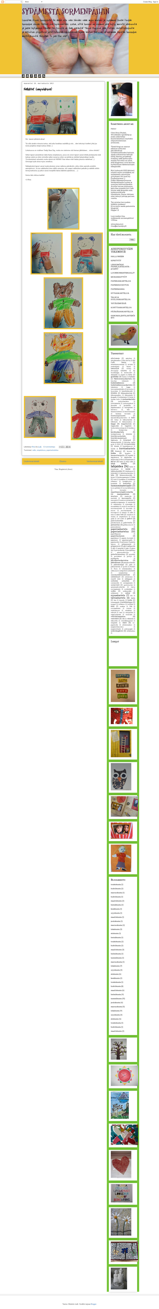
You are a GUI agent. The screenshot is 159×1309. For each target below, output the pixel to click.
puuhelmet (118, 556)
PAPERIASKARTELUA (121, 281)
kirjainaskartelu (116, 442)
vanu (120, 612)
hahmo (132, 377)
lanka (131, 467)
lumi (115, 479)
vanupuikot (129, 612)
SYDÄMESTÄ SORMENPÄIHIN (66, 11)
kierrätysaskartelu (118, 436)
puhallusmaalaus (118, 554)
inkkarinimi (123, 397)
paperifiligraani (116, 534)
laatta (121, 462)
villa (123, 619)
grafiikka (115, 377)
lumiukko (127, 483)
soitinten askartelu (120, 581)
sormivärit (115, 585)
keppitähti (128, 426)
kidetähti (129, 434)
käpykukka (128, 457)
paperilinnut (115, 538)
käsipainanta (129, 459)
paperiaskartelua (52, 450)
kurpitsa (127, 453)
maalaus (114, 496)
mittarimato (117, 504)
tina (115, 600)
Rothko (132, 567)
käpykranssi (115, 457)
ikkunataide (129, 395)
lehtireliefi (114, 473)
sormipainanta (128, 583)
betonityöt (115, 368)
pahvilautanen (115, 523)
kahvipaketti (128, 407)
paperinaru (114, 540)
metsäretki (131, 502)
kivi (118, 444)
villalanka (130, 619)
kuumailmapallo (118, 455)
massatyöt (114, 500)
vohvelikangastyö (127, 621)
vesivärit (115, 619)
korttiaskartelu (127, 448)
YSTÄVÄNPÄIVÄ (118, 303)
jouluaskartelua (123, 401)
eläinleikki (114, 375)
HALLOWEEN (117, 256)
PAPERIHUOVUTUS (120, 285)
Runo (116, 569)
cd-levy (128, 368)
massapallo (126, 498)
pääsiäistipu (119, 565)
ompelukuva (41, 450)
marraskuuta (116, 893)
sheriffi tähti (115, 579)
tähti (113, 606)
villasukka (114, 621)
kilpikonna (114, 440)
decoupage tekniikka (119, 371)
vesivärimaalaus (118, 616)
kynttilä (130, 455)
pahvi (129, 519)
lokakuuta (115, 929)
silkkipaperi (128, 579)
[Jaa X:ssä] (65, 447)
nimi (112, 515)
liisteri (113, 477)
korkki (113, 449)
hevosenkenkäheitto (118, 389)
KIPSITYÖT (116, 261)
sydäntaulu (114, 593)
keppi (113, 424)
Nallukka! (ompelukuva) (38, 89)
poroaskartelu (120, 550)
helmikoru (114, 387)
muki (123, 506)
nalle (34, 450)
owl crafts (120, 519)
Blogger (93, 1304)
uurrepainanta (115, 608)
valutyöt (113, 612)
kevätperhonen (116, 434)
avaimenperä (115, 366)
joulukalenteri (115, 403)
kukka (113, 453)
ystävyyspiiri (128, 629)
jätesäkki (114, 405)
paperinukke (115, 542)
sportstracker (128, 585)
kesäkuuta (115, 909)
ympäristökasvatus (117, 627)
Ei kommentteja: (49, 447)
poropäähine (131, 550)
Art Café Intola (123, 361)
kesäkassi (132, 428)
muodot (130, 506)
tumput (113, 604)
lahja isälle (129, 462)
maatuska (128, 496)
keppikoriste (126, 424)
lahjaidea (117, 466)
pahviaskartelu (117, 521)
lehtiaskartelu (116, 471)
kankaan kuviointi (123, 414)
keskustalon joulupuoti (118, 428)
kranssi (118, 451)
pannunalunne (115, 527)
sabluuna (114, 571)
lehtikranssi (129, 471)
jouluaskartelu (128, 399)
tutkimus (122, 604)
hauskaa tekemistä (119, 381)
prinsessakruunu (123, 552)
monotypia (128, 504)
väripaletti (114, 623)
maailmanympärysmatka (122, 492)
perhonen (124, 542)
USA (130, 606)
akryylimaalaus (116, 360)
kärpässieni (114, 459)
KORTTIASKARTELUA (121, 307)
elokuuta (115, 933)
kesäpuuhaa (123, 430)
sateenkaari (115, 577)
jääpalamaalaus (116, 407)
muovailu (129, 508)
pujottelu (132, 554)
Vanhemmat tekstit (95, 461)
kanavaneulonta (129, 411)
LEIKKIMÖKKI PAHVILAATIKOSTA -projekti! (120, 267)
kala (128, 410)
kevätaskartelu (117, 432)
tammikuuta (116, 958)
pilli (124, 546)
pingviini (121, 548)
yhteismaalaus (127, 625)
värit (124, 623)
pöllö (130, 565)
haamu (124, 377)
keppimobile (115, 426)
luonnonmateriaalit (121, 485)
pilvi (114, 548)
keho (133, 418)
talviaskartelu (118, 598)
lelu (112, 475)
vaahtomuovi (115, 610)
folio (130, 375)
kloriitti (116, 446)
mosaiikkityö (115, 506)
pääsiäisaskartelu (129, 562)
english (122, 375)
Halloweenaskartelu (123, 379)
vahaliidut (128, 610)
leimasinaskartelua (126, 473)
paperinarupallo (127, 540)
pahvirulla (127, 523)
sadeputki (122, 571)
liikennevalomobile (126, 475)
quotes (125, 567)
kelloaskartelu (127, 420)
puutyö (129, 556)
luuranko (123, 490)
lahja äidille (119, 464)
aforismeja (115, 358)
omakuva (130, 515)
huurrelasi (114, 391)
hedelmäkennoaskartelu (121, 385)
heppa (128, 387)
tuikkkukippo (127, 602)
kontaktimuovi (128, 446)
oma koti (120, 515)
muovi (113, 510)
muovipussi (115, 512)
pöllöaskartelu (115, 567)
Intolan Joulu (115, 399)
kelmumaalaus (127, 422)
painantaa (115, 525)
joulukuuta (115, 921)
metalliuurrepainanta (118, 502)
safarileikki (131, 571)
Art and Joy (126, 360)
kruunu (129, 451)
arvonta (130, 364)
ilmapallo (114, 397)
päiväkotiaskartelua (119, 560)
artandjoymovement (117, 364)
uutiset (128, 608)
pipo (127, 548)
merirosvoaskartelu (126, 500)
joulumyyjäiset (128, 403)
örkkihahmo (131, 631)
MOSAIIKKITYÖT (119, 277)
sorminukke (115, 583)
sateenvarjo (129, 577)
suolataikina (128, 589)
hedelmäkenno (117, 383)
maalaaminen (123, 494)
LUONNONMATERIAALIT (123, 273)
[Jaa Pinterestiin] (69, 447)
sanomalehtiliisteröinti (120, 575)
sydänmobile (127, 591)
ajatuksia (129, 358)
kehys (116, 420)
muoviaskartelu (126, 510)
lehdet (127, 469)
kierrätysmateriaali (119, 438)
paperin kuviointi (127, 538)
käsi (121, 459)
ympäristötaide (116, 629)
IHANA (114, 393)
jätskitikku (127, 405)
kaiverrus (114, 410)
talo (131, 595)
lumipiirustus (127, 481)
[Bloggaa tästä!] (62, 447)
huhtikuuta (116, 889)
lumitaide (114, 483)
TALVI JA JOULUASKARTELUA (121, 298)
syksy (127, 593)
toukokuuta (116, 884)
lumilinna (122, 479)
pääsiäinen (115, 562)
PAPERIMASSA (118, 289)
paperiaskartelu (119, 529)
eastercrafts (128, 373)
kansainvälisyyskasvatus (119, 418)
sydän (113, 591)
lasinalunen (115, 469)
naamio (124, 512)
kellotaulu (114, 422)
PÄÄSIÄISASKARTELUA (122, 312)
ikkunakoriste (126, 393)
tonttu (130, 600)
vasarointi (129, 614)
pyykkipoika (115, 558)
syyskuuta (115, 913)
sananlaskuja (123, 573)
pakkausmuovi (128, 525)
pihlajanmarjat (126, 544)
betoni (129, 366)
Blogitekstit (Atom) (65, 469)
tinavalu (122, 600)
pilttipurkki (131, 546)
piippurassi (115, 546)
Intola (131, 397)
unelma (122, 606)
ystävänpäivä (117, 631)
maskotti (114, 498)
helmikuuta (116, 954)
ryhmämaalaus (127, 569)
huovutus (130, 389)
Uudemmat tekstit (31, 461)
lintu (133, 477)
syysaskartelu (118, 595)
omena (113, 517)
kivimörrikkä (129, 444)
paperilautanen (117, 536)
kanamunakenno (116, 411)
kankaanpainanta (118, 416)
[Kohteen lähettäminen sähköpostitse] (60, 447)
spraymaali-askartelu (118, 587)
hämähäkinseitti (127, 391)
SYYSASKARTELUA (120, 293)
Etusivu (63, 461)
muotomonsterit (116, 508)
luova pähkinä (115, 488)
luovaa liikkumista (129, 488)
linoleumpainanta (123, 477)
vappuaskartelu (116, 614)
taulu (133, 598)
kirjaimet (127, 440)
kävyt (113, 462)
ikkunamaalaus (116, 395)
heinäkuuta (116, 905)
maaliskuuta (116, 901)
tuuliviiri (130, 604)
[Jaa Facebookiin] (67, 447)
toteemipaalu (115, 602)
